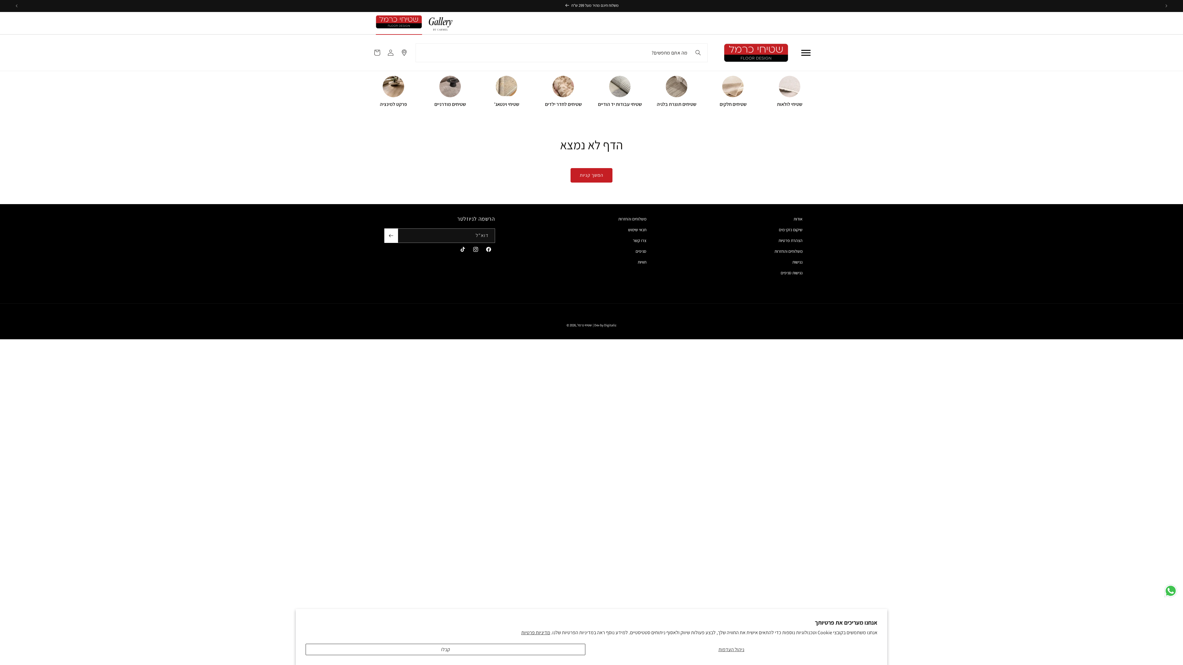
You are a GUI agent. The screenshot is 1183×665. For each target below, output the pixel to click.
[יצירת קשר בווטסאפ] (1170, 590)
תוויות (642, 262)
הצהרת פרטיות (791, 240)
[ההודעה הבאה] (16, 6)
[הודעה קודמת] (1166, 6)
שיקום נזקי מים (791, 229)
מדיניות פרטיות (535, 632)
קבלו (445, 649)
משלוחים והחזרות (788, 251)
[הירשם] (391, 235)
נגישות (797, 262)
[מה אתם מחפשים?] (698, 52)
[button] (806, 52)
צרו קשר (639, 240)
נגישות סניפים (792, 273)
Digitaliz (610, 325)
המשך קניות (591, 175)
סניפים (641, 251)
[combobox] (562, 52)
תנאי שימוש (637, 229)
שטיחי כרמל (584, 325)
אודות (798, 219)
